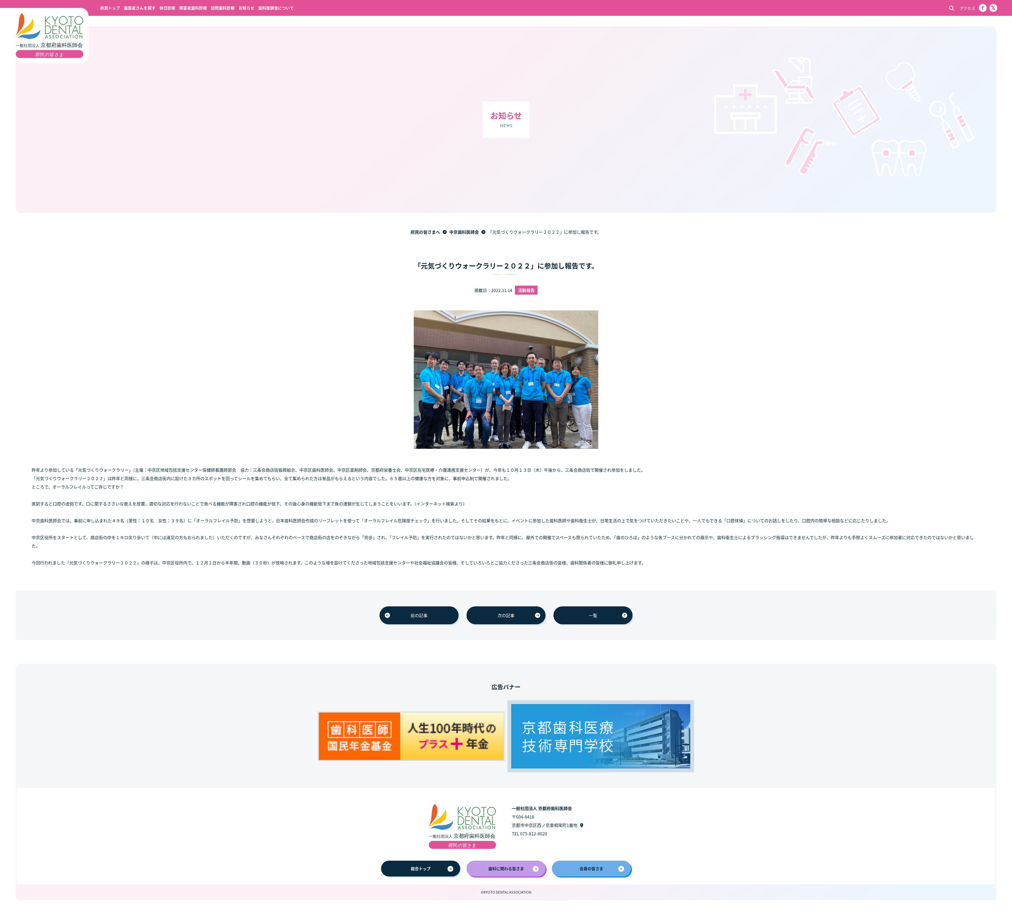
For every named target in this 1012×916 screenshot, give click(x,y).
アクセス (967, 8)
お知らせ (246, 8)
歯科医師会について (276, 8)
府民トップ (110, 8)
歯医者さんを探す (139, 8)
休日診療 (167, 8)
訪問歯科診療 (223, 8)
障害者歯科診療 (193, 8)
